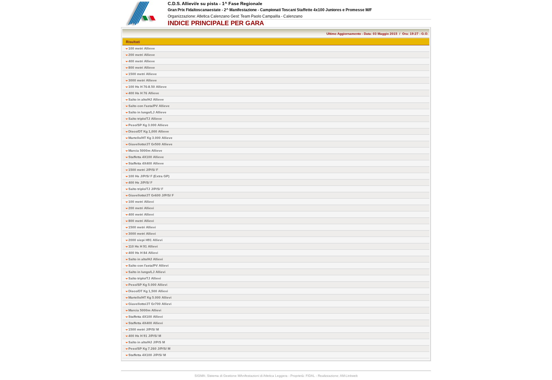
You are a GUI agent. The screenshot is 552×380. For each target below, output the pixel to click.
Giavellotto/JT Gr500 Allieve (150, 144)
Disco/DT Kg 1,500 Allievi (148, 291)
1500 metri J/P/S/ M (143, 329)
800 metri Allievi (141, 221)
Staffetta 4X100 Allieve (146, 157)
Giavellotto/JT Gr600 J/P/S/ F (151, 195)
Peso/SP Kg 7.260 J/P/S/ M (149, 348)
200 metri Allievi (141, 208)
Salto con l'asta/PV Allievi (148, 265)
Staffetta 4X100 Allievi (145, 316)
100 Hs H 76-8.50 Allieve (147, 86)
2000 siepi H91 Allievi (145, 240)
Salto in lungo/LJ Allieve (147, 112)
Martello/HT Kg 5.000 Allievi (150, 297)
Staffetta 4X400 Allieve (146, 163)
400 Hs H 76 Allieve (143, 93)
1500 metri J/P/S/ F (143, 169)
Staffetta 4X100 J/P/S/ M (147, 355)
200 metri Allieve (141, 55)
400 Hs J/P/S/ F (140, 182)
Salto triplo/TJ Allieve (145, 118)
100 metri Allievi (141, 201)
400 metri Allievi (141, 214)
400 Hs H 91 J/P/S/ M (144, 336)
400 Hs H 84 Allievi (143, 253)
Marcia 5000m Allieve (145, 150)
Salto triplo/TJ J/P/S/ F (145, 189)
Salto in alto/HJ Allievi (145, 259)
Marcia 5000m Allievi (144, 310)
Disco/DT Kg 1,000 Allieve (148, 131)
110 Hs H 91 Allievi (143, 246)
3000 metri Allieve (142, 80)
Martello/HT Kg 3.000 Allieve (150, 138)
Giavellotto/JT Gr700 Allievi (150, 304)
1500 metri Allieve (142, 74)
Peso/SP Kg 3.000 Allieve (148, 125)
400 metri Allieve (141, 61)
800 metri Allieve (141, 67)
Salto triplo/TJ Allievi (144, 278)
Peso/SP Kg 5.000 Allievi (147, 284)
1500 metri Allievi (142, 227)
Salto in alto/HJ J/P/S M (146, 342)
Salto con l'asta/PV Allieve (149, 106)
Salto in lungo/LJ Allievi (146, 272)
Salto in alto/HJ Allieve (146, 99)
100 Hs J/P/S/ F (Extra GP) (148, 176)
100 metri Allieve (141, 48)
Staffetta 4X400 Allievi (145, 323)
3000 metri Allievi (142, 233)
